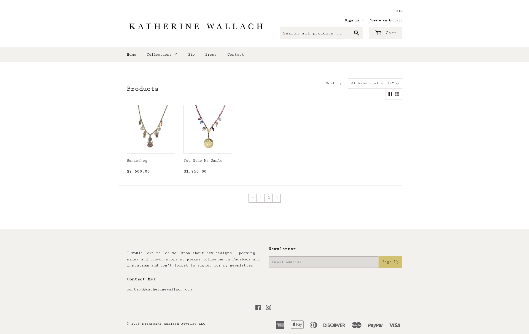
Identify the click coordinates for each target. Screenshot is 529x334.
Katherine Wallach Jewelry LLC (173, 324)
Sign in (352, 20)
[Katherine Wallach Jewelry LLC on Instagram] (268, 308)
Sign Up (390, 262)
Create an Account (385, 20)
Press (211, 54)
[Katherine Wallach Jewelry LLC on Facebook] (258, 308)
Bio (191, 54)
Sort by (334, 83)
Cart (390, 32)
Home (131, 54)
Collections (160, 54)
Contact (235, 54)
